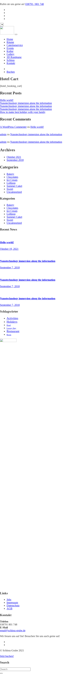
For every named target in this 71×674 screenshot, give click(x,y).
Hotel (9, 325)
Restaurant (13, 331)
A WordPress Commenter (13, 126)
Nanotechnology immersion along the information (26, 103)
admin (3, 134)
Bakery (10, 174)
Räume (10, 42)
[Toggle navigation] (16, 34)
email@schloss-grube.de (12, 630)
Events (10, 48)
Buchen (11, 71)
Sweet (10, 189)
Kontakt (11, 63)
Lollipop (11, 183)
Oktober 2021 (14, 157)
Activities (12, 318)
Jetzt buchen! (7, 656)
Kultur (10, 51)
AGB (9, 608)
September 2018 (15, 160)
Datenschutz (13, 605)
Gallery (10, 54)
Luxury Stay (11, 328)
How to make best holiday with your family (22, 112)
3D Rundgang (14, 57)
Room (9, 335)
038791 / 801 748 (34, 4)
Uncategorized (14, 192)
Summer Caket (14, 186)
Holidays (12, 321)
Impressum (12, 602)
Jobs (9, 599)
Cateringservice (15, 45)
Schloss (11, 60)
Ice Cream (12, 180)
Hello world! (6, 100)
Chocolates (12, 177)
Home (10, 39)
